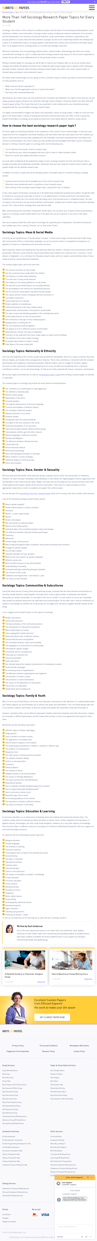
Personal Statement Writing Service (63, 1165)
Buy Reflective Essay (9, 1113)
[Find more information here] (75, 1207)
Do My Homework (8, 1136)
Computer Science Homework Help (14, 1165)
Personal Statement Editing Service (15, 1192)
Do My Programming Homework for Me (16, 1144)
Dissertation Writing (57, 1088)
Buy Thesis (54, 1081)
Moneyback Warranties (79, 1045)
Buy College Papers (57, 1070)
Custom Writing (55, 1136)
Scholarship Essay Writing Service (14, 1116)
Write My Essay (7, 1078)
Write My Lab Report (57, 1144)
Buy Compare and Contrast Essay (14, 1085)
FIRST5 (66, 2)
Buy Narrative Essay (9, 1099)
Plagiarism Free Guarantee (18, 1051)
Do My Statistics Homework (12, 1140)
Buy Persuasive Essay (10, 1092)
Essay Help (6, 1081)
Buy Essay (6, 1074)
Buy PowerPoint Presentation (61, 1161)
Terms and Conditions (49, 1045)
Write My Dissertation (58, 1092)
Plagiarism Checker (9, 1222)
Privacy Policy (18, 1045)
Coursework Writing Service (60, 1154)
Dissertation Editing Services (12, 1195)
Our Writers (6, 1214)
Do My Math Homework (10, 1147)
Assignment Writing (57, 1140)
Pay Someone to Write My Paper (61, 1099)
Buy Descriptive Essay (10, 1095)
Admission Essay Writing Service (13, 1120)
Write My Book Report (58, 1147)
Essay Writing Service (10, 1070)
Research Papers (56, 1074)
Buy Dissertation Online (58, 1095)
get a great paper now (52, 1017)
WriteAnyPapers (8, 12)
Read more (41, 982)
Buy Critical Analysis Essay (12, 1102)
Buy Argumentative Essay (11, 1106)
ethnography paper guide (49, 374)
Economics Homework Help (12, 1151)
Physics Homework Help (11, 1158)
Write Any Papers (15, 8)
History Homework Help (11, 1154)
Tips (16, 12)
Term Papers (54, 1078)
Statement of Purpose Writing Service (63, 1168)
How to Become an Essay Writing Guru (70, 974)
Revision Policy (48, 1051)
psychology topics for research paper (35, 493)
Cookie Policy (79, 1051)
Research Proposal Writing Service (62, 1172)
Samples (5, 1218)
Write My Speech (56, 1151)
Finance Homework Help (11, 1161)
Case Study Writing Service (59, 1158)
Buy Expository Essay (10, 1109)
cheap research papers (12, 101)
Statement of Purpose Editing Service (15, 1188)
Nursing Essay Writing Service (13, 1123)
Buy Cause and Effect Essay (12, 1088)
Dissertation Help (56, 1085)
